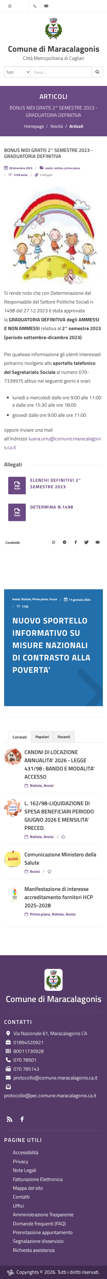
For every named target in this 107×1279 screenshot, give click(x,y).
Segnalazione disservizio (38, 1241)
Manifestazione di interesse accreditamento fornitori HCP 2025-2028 (58, 897)
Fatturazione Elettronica (38, 1179)
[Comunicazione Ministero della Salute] (13, 859)
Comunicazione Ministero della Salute (60, 858)
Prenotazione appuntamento (43, 1232)
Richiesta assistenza (34, 1250)
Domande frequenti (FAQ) (39, 1223)
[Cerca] (97, 72)
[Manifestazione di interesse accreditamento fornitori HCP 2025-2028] (13, 893)
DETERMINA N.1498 (51, 507)
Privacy (20, 1161)
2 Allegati (46, 175)
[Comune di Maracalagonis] (53, 29)
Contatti (21, 1196)
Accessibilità (25, 1152)
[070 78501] (34, 6)
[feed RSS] (9, 1119)
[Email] (97, 542)
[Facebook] (75, 542)
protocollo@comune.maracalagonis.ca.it (55, 1077)
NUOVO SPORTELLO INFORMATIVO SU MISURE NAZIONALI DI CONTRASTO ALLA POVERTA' (51, 645)
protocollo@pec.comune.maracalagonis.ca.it (50, 1095)
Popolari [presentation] (42, 737)
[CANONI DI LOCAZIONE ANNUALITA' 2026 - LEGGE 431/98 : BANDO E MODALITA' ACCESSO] (13, 757)
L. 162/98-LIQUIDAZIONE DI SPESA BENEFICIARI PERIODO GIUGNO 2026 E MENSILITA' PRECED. (59, 815)
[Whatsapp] (53, 542)
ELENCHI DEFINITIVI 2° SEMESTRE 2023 (55, 483)
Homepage (34, 126)
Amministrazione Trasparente (43, 1214)
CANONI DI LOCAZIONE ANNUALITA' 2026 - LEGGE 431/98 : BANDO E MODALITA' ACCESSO (59, 764)
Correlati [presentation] (20, 737)
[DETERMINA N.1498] (17, 512)
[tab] (19, 736)
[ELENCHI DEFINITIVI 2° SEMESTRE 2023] (17, 485)
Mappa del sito (28, 1188)
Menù (9, 6)
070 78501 (24, 1060)
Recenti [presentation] (64, 737)
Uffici (18, 1205)
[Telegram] (64, 542)
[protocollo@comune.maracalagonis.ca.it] (46, 6)
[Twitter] (86, 542)
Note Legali (24, 1170)
